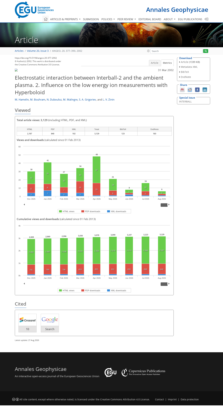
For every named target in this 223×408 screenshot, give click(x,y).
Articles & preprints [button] (64, 19)
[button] (148, 50)
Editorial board (150, 19)
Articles (19, 50)
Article (154, 62)
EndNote (186, 77)
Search (49, 329)
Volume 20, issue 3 (38, 50)
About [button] (168, 19)
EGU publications (190, 19)
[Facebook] (197, 89)
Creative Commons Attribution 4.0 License (124, 399)
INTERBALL (185, 101)
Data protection (190, 399)
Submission (91, 19)
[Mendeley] (182, 89)
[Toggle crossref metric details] (27, 319)
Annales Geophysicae (177, 9)
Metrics (167, 62)
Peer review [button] (125, 19)
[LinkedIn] (204, 89)
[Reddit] (189, 89)
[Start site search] (205, 51)
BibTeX (185, 72)
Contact (159, 399)
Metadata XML (189, 66)
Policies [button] (107, 19)
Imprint (172, 399)
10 (27, 329)
